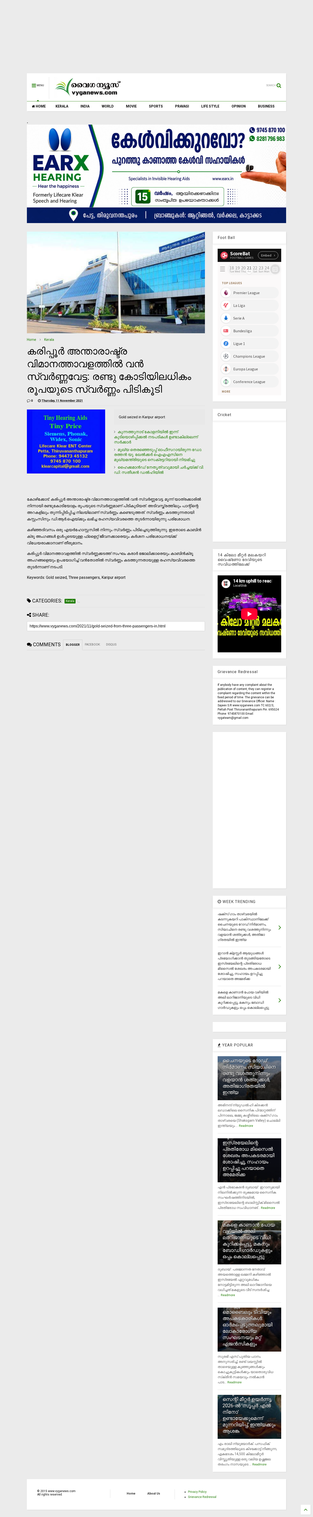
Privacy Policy (197, 1492)
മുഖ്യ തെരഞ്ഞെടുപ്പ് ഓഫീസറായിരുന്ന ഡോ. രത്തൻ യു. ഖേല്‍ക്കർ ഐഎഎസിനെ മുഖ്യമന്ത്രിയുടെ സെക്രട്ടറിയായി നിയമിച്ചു (158, 454)
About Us (153, 1493)
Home (31, 340)
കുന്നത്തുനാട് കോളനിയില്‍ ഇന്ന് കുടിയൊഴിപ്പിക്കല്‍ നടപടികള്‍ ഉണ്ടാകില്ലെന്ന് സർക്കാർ (156, 437)
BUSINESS (266, 106)
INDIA (84, 106)
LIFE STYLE (210, 106)
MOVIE (131, 106)
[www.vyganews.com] (88, 96)
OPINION (239, 106)
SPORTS (156, 106)
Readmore (246, 1126)
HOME (40, 106)
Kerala (49, 340)
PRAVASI (182, 106)
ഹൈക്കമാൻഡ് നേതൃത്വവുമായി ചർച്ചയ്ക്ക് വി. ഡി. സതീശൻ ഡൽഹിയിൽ (159, 470)
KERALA (62, 106)
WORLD (108, 106)
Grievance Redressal (202, 1497)
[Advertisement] (156, 39)
